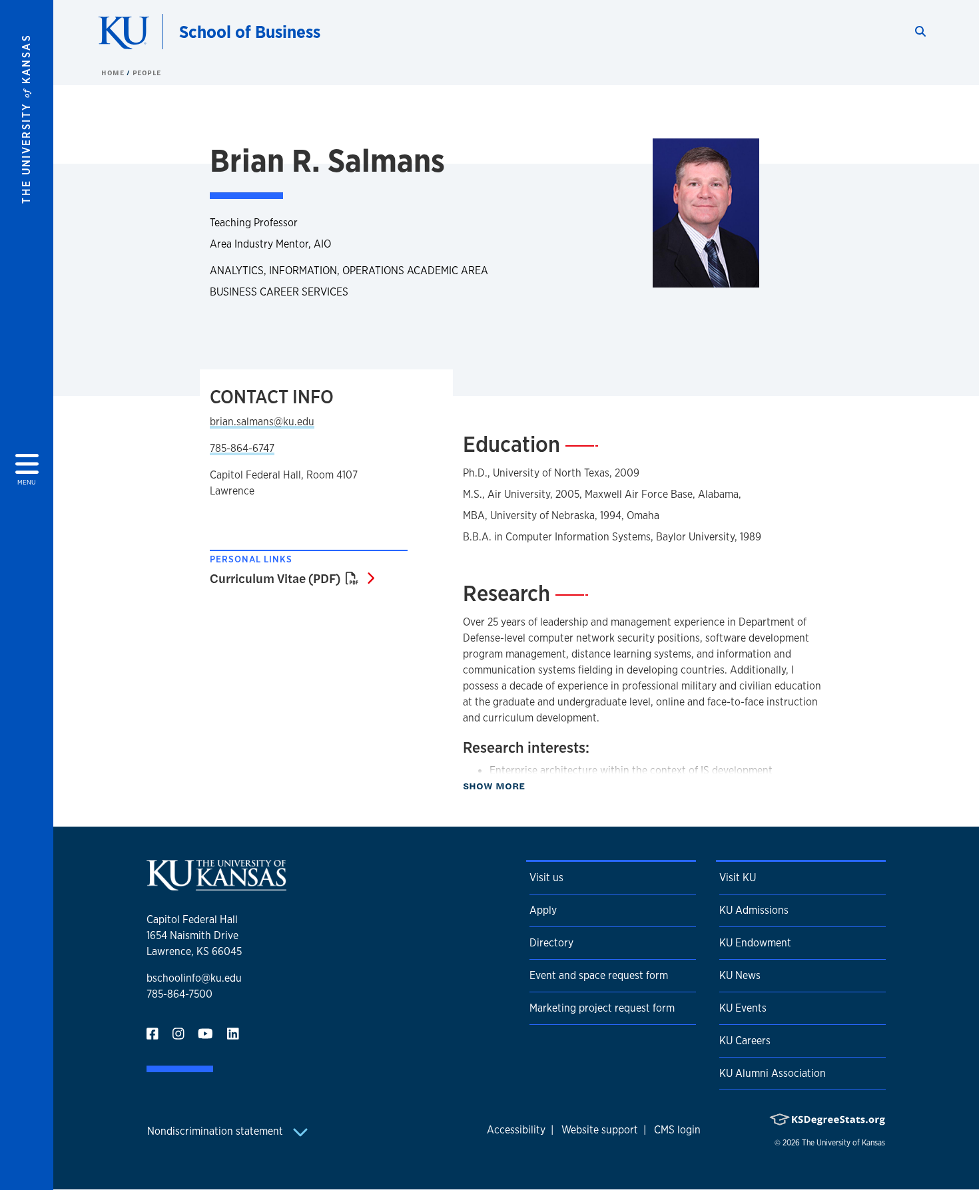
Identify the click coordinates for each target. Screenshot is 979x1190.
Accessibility (516, 1130)
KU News (740, 975)
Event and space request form (598, 975)
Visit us (546, 878)
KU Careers (745, 1041)
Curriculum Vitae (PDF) (292, 577)
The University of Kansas (843, 1142)
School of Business (249, 31)
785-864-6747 (242, 448)
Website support (599, 1130)
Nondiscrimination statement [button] (216, 1131)
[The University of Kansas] (216, 885)
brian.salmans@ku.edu (262, 422)
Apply (543, 910)
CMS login (677, 1130)
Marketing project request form (602, 1008)
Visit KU (737, 878)
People (147, 72)
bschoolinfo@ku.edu (194, 978)
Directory (551, 943)
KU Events (743, 1008)
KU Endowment (755, 943)
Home (114, 72)
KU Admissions (754, 910)
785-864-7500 (179, 994)
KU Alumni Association (772, 1073)
